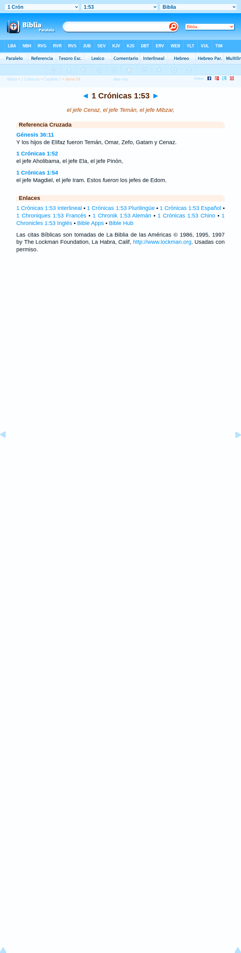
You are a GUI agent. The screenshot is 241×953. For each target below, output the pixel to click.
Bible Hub (121, 223)
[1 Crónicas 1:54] (233, 449)
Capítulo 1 (52, 79)
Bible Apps (90, 223)
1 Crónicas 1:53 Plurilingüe (120, 208)
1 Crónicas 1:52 (37, 153)
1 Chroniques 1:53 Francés (51, 215)
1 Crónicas (30, 79)
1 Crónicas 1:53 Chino (186, 215)
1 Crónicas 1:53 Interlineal (49, 208)
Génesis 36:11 (35, 135)
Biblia (12, 79)
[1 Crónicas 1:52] (8, 449)
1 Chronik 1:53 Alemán (122, 215)
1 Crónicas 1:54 (37, 173)
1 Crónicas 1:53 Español (190, 208)
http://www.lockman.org (162, 242)
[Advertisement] (120, 444)
